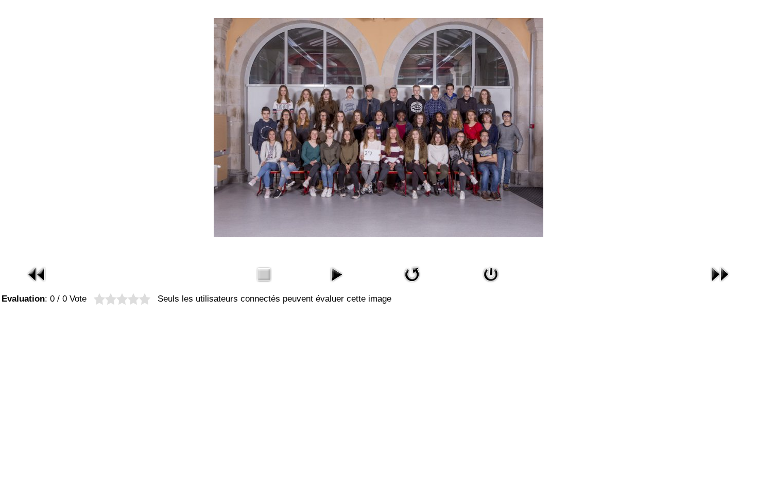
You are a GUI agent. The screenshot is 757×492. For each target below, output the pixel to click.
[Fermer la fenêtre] (490, 284)
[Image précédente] (37, 284)
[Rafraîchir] (412, 284)
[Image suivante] (720, 284)
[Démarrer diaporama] (336, 284)
